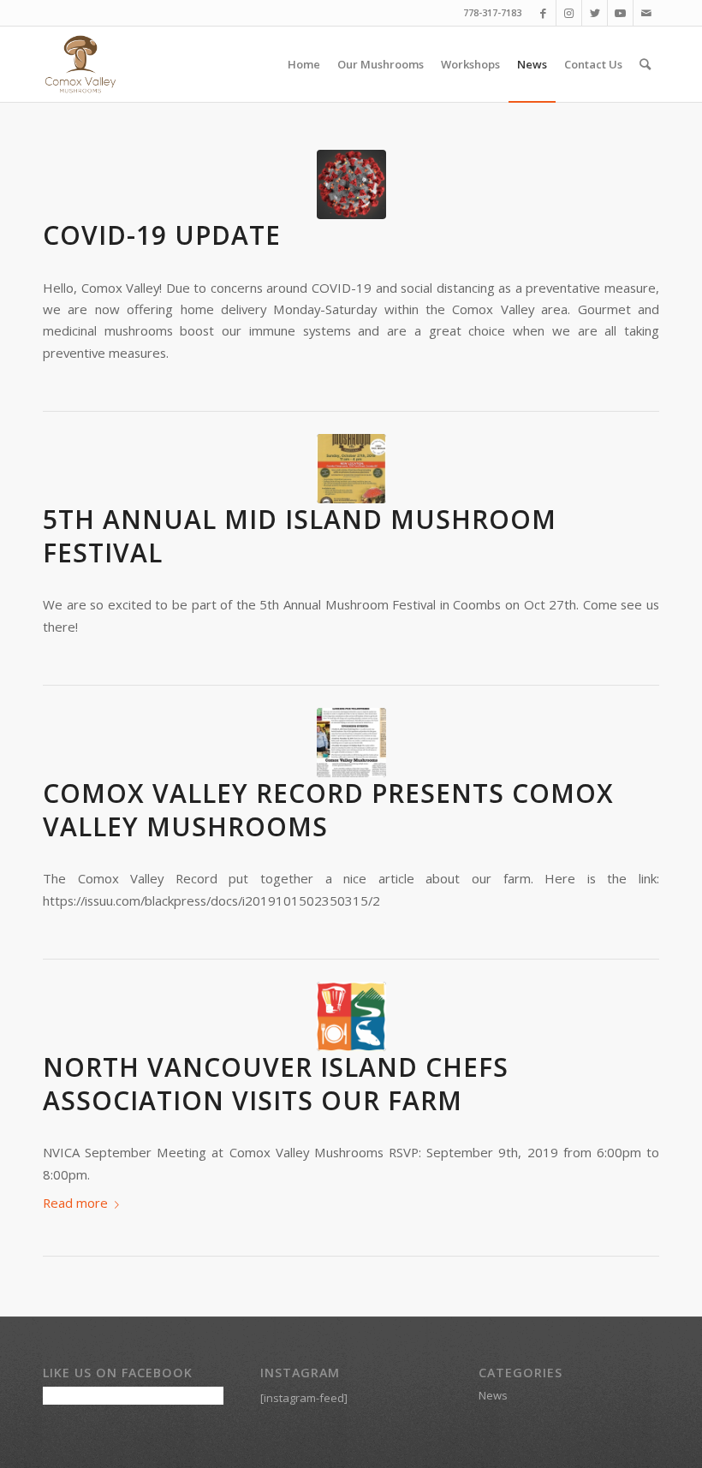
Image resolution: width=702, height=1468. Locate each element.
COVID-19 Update (162, 235)
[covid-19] (351, 184)
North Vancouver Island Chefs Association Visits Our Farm (276, 1083)
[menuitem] (304, 64)
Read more (75, 1202)
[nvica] (351, 1016)
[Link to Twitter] (594, 13)
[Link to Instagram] (568, 13)
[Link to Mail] (646, 13)
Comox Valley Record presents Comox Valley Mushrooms (328, 810)
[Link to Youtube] (620, 13)
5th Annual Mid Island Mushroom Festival (299, 536)
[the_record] (351, 742)
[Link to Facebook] (543, 13)
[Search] (645, 64)
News (493, 1395)
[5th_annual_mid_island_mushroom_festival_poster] (351, 468)
